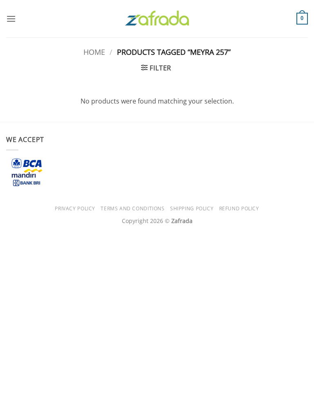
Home (94, 52)
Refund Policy (239, 208)
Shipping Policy (191, 208)
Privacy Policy (75, 208)
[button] (11, 19)
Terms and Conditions (132, 208)
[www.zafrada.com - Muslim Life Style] (157, 18)
